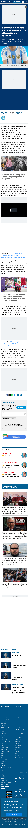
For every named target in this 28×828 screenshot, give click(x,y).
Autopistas (4, 763)
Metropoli (4, 729)
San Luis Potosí (19, 719)
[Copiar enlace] (18, 395)
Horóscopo (18, 755)
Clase (2, 770)
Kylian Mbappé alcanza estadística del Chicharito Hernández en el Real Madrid (13, 344)
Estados (3, 731)
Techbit (3, 755)
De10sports (18, 745)
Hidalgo (17, 715)
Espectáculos (5, 743)
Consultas (4, 765)
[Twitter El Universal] (23, 775)
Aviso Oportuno (19, 733)
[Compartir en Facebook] (7, 395)
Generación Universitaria (18, 740)
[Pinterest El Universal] (23, 778)
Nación (3, 709)
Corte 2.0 (3, 711)
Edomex (17, 709)
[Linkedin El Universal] (15, 781)
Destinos (3, 761)
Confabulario (4, 747)
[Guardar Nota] (21, 395)
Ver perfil (9, 118)
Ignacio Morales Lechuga (10, 462)
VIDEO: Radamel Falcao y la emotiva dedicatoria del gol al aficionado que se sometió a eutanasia (13, 255)
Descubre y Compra (20, 729)
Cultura (3, 745)
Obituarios (18, 737)
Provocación (8, 456)
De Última (4, 776)
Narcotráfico (4, 733)
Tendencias (4, 749)
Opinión (5, 449)
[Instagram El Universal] (20, 778)
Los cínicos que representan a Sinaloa (10, 475)
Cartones (3, 737)
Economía (4, 739)
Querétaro (17, 717)
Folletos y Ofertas (20, 731)
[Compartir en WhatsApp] (12, 395)
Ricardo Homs (7, 453)
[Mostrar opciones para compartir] (26, 7)
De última (4, 759)
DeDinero (17, 747)
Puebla (17, 713)
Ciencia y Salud (5, 751)
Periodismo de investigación (5, 716)
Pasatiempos (18, 753)
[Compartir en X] (9, 395)
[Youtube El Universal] (16, 778)
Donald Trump (5, 727)
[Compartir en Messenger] (15, 395)
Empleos (17, 735)
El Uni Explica (5, 719)
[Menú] (26, 2)
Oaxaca (17, 711)
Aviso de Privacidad (15, 810)
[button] (17, 2)
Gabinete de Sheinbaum (4, 722)
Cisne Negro (4, 784)
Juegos (17, 751)
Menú (2, 757)
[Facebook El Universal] (19, 775)
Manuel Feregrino (8, 472)
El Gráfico (17, 743)
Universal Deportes (4, 113)
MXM (2, 753)
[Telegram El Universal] (15, 775)
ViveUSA (17, 749)
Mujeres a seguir (5, 713)
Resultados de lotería (19, 758)
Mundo (3, 725)
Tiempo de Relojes (6, 782)
